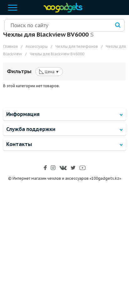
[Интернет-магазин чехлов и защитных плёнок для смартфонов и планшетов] (61, 11)
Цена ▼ (49, 71)
